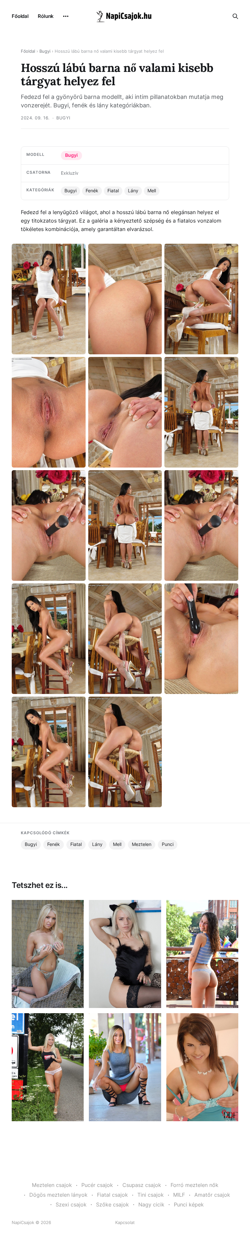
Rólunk (46, 16)
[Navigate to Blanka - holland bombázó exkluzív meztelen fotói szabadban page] (48, 1067)
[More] (66, 16)
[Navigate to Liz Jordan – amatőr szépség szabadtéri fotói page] (202, 954)
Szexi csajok (71, 1204)
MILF (179, 1194)
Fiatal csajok (112, 1194)
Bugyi (44, 51)
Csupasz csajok (141, 1185)
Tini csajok (150, 1194)
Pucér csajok (97, 1185)
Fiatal (113, 190)
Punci (168, 844)
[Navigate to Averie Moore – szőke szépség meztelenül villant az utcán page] (125, 1067)
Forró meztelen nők (194, 1185)
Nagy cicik (151, 1204)
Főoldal (20, 16)
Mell (151, 190)
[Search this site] (235, 16)
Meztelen (141, 844)
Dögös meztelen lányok (58, 1194)
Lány (133, 190)
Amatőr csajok (212, 1194)
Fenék (92, 190)
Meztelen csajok (52, 1185)
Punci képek (189, 1204)
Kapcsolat (125, 1222)
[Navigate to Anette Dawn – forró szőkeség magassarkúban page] (48, 954)
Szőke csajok (112, 1204)
